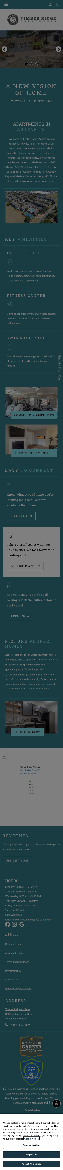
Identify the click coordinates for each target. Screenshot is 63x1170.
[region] (31, 1142)
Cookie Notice (31, 1138)
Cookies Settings (31, 1145)
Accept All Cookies (31, 1164)
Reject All (31, 1154)
